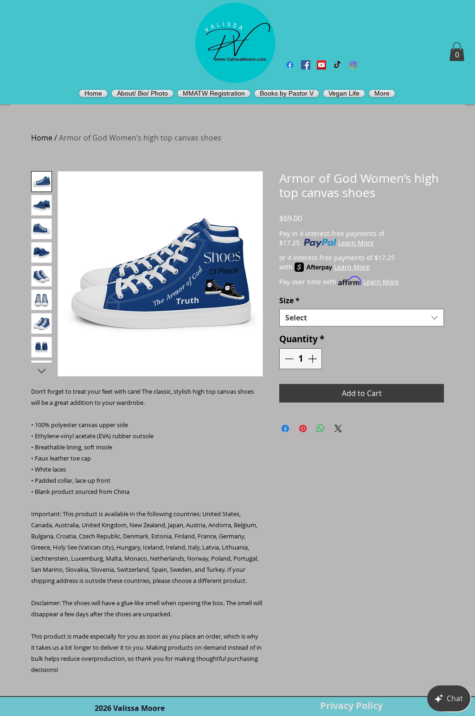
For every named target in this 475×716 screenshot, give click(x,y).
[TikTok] (337, 65)
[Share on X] (338, 428)
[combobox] (361, 317)
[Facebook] (290, 65)
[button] (457, 51)
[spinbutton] (301, 359)
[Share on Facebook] (285, 428)
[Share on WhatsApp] (320, 428)
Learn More (356, 242)
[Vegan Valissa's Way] (305, 65)
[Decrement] (288, 359)
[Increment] (313, 359)
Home (41, 138)
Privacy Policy (351, 705)
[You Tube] (321, 65)
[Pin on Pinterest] (302, 428)
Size (289, 300)
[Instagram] (353, 65)
